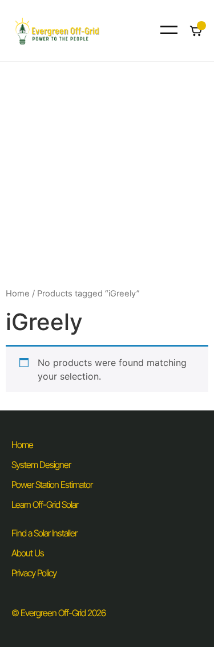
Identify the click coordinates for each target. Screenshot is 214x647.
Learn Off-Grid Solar (44, 504)
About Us (27, 553)
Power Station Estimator (51, 484)
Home (18, 293)
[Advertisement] (107, 175)
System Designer (41, 464)
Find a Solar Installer (44, 533)
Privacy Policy (33, 573)
